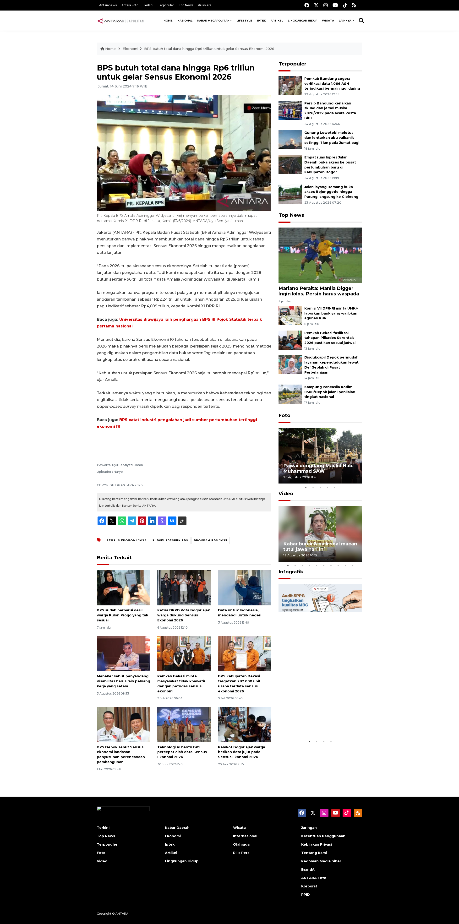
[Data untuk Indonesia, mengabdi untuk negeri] (244, 587)
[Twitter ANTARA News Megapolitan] (316, 5)
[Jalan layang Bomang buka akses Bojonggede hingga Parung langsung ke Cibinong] (290, 193)
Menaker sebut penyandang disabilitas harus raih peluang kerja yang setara (123, 681)
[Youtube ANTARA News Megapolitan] (335, 5)
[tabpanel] (320, 456)
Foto (284, 415)
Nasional (184, 20)
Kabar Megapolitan (213, 20)
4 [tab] (327, 487)
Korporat (309, 886)
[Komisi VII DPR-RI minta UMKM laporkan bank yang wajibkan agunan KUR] (290, 315)
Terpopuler (166, 5)
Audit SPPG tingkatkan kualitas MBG (311, 722)
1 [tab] (306, 487)
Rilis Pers (204, 5)
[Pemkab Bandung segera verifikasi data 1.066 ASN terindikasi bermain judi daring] (290, 85)
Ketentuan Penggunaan (323, 836)
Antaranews (108, 5)
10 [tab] (352, 565)
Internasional (245, 836)
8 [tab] (338, 565)
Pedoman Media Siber (321, 861)
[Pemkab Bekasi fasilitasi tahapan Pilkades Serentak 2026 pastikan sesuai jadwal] (290, 339)
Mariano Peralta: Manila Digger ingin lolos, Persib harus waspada (319, 291)
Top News (186, 5)
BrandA (308, 869)
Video (286, 493)
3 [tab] (320, 487)
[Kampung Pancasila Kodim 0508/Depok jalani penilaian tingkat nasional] (290, 393)
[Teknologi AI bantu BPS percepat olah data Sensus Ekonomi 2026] (184, 724)
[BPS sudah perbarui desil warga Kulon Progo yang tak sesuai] (123, 587)
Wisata (328, 20)
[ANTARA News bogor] (121, 20)
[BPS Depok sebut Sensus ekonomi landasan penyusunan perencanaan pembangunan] (123, 724)
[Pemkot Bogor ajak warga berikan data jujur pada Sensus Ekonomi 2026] (244, 724)
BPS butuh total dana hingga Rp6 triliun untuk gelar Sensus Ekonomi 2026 (209, 49)
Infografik (291, 572)
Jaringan (309, 828)
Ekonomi (130, 49)
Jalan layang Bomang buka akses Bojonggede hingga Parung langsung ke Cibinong (331, 192)
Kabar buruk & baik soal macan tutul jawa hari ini (320, 546)
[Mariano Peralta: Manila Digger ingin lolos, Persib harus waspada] (320, 255)
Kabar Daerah (177, 828)
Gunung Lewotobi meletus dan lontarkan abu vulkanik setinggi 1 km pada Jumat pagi (331, 137)
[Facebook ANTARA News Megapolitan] (306, 5)
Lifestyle (244, 20)
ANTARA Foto (313, 878)
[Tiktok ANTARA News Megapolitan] (345, 5)
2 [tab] (313, 487)
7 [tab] (331, 565)
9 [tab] (345, 565)
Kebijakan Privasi (316, 844)
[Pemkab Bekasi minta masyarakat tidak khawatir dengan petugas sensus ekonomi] (184, 653)
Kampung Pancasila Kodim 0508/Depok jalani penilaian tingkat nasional (329, 392)
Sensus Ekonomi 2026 (127, 540)
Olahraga (241, 844)
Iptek (261, 20)
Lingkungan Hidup (302, 20)
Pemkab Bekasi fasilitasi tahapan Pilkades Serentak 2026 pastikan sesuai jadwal (329, 338)
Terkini (148, 5)
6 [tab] (324, 565)
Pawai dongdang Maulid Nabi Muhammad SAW (318, 468)
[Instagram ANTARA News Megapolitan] (325, 5)
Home (168, 20)
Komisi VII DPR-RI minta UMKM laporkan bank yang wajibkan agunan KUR (331, 313)
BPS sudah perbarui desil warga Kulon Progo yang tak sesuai (122, 615)
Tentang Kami (314, 853)
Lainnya (345, 20)
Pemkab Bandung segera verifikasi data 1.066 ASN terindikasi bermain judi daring (332, 83)
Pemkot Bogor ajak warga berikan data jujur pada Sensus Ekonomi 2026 (241, 752)
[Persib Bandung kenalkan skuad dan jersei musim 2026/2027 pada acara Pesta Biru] (290, 110)
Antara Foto (129, 5)
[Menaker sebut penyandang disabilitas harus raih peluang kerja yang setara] (123, 653)
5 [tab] (334, 487)
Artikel (277, 20)
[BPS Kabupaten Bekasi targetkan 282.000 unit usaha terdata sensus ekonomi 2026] (244, 653)
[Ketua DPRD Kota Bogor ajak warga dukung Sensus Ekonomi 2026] (184, 587)
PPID (305, 894)
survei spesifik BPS (170, 540)
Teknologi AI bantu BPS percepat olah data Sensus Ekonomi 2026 (182, 752)
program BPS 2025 (210, 540)
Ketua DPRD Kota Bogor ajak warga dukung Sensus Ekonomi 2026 (183, 615)
